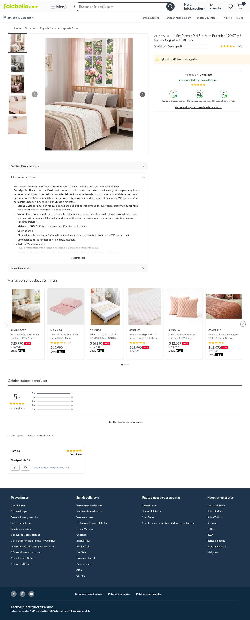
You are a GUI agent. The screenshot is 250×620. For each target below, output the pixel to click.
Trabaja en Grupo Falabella (91, 523)
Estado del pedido (21, 528)
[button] (124, 6)
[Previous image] (35, 94)
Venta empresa (84, 517)
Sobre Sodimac (215, 511)
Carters (80, 575)
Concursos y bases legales (25, 534)
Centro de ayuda (20, 511)
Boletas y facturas (21, 523)
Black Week (82, 546)
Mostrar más (78, 257)
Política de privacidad (149, 593)
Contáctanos (18, 505)
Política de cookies (119, 593)
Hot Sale (81, 552)
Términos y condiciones (88, 593)
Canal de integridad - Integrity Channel (33, 540)
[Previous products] (7, 324)
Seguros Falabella (217, 546)
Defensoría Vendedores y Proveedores (32, 546)
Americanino (83, 563)
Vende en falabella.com (89, 505)
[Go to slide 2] (125, 364)
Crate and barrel (85, 558)
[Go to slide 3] (128, 364)
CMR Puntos (149, 505)
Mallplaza (212, 552)
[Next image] (142, 94)
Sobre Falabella (216, 505)
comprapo (206, 74)
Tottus (210, 528)
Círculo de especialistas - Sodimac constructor (168, 523)
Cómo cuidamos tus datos (25, 552)
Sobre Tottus (214, 517)
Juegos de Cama (69, 28)
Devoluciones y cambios (24, 517)
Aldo (79, 569)
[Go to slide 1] (122, 365)
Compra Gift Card (21, 563)
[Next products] (243, 324)
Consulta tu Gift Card (23, 558)
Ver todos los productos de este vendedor (198, 106)
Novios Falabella (151, 511)
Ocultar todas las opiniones (125, 422)
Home (17, 28)
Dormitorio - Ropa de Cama (40, 28)
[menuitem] (204, 17)
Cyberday (81, 534)
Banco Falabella (216, 540)
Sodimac (212, 523)
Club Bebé (148, 517)
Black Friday (83, 540)
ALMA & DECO (164, 35)
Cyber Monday (84, 528)
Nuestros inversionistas (89, 511)
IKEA (210, 534)
